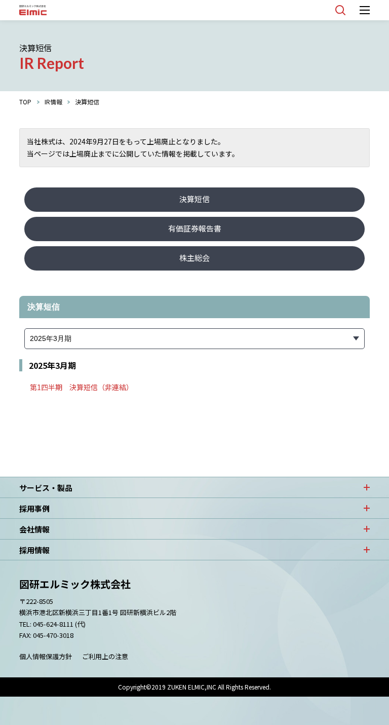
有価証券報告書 (194, 228)
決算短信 (194, 199)
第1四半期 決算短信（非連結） (81, 387)
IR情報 (53, 101)
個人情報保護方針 (45, 656)
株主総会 (194, 257)
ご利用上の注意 (105, 656)
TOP (25, 101)
